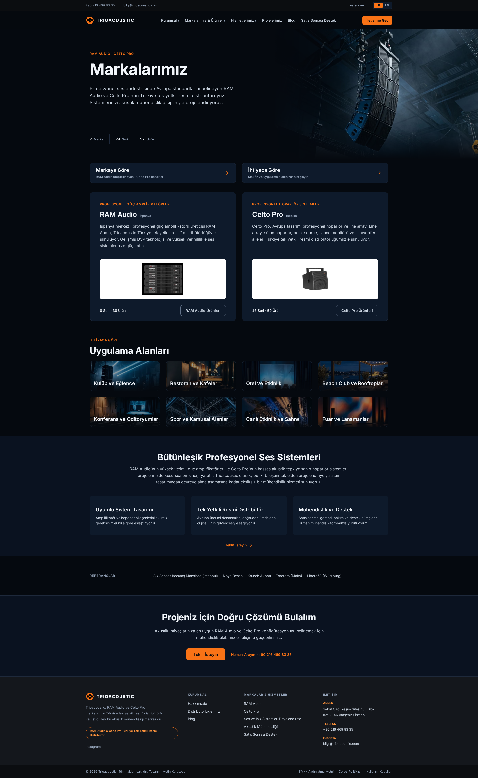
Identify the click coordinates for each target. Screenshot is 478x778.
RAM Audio (253, 703)
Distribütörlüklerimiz (204, 711)
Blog (291, 20)
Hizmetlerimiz (243, 20)
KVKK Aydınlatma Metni (316, 771)
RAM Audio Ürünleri (203, 310)
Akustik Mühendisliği (261, 726)
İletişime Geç (377, 20)
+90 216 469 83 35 (100, 5)
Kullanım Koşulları (379, 771)
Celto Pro (251, 711)
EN (387, 5)
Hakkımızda (197, 703)
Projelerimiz (272, 20)
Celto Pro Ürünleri (357, 310)
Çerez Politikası (350, 771)
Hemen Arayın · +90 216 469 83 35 (261, 654)
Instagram (356, 5)
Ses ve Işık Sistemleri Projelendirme (272, 719)
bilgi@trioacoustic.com (140, 5)
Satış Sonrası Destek (318, 20)
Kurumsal (170, 20)
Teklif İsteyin (236, 545)
